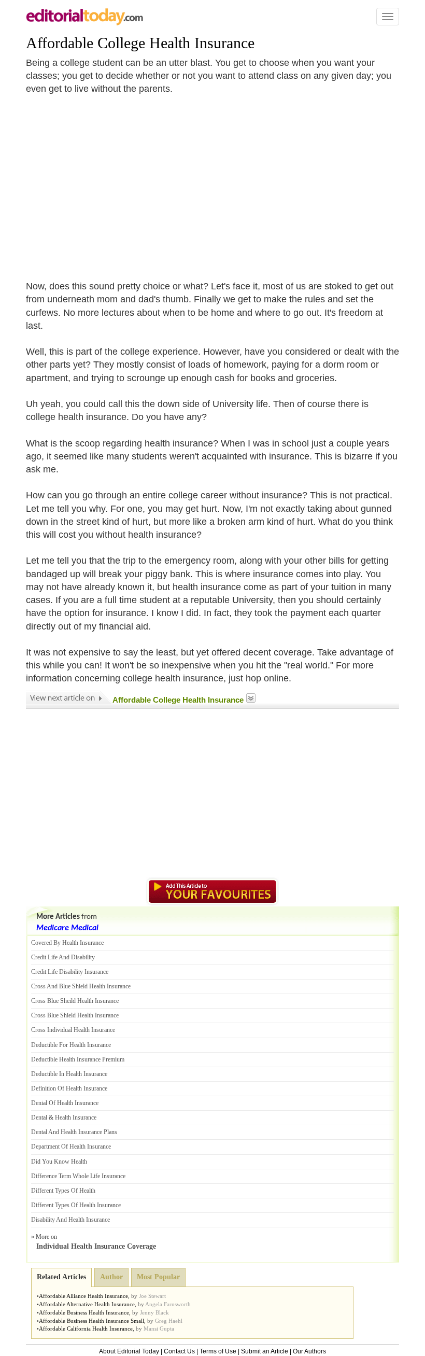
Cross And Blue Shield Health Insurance (81, 986)
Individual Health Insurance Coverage (96, 1246)
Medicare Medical (67, 928)
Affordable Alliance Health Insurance (83, 1296)
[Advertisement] (113, 181)
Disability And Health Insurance (70, 1219)
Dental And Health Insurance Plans (74, 1132)
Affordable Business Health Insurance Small (91, 1321)
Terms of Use (218, 1351)
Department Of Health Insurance (71, 1146)
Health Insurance (75, 1117)
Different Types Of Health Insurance (76, 1205)
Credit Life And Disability (63, 957)
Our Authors (309, 1351)
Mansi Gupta (159, 1328)
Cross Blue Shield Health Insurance (75, 1015)
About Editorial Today (129, 1351)
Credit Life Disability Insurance (69, 971)
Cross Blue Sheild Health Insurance (75, 1000)
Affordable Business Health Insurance (84, 1312)
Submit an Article (264, 1351)
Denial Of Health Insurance (64, 1103)
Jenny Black (154, 1312)
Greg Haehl (168, 1321)
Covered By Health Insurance (67, 942)
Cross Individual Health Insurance (73, 1029)
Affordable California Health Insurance (86, 1328)
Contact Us (179, 1351)
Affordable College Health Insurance (140, 42)
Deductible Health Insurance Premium (77, 1059)
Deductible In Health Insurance (69, 1074)
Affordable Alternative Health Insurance (87, 1304)
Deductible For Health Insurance (71, 1045)
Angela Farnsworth (168, 1304)
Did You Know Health (59, 1161)
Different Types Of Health (63, 1190)
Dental (39, 1117)
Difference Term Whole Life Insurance (78, 1176)
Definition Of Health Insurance (69, 1088)
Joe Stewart (152, 1296)
